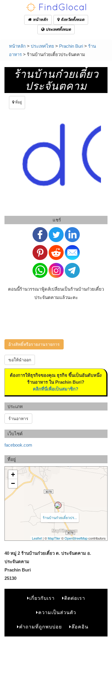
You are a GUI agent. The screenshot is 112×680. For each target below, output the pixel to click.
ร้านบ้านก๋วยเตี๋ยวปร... (60, 517)
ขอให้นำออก (19, 359)
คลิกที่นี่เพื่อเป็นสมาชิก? (55, 388)
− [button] (13, 483)
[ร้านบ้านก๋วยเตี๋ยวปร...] (58, 505)
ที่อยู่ (18, 102)
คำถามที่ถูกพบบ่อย (40, 626)
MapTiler (54, 538)
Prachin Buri (71, 46)
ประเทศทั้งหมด (58, 29)
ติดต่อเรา (74, 598)
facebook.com (18, 444)
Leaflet (37, 538)
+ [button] (13, 474)
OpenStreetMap (76, 538)
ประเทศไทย (42, 46)
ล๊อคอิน (79, 626)
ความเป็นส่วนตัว (57, 612)
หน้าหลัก (40, 19)
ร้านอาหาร (18, 418)
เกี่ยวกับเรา (42, 598)
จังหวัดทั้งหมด (71, 19)
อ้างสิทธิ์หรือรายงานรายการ (34, 344)
